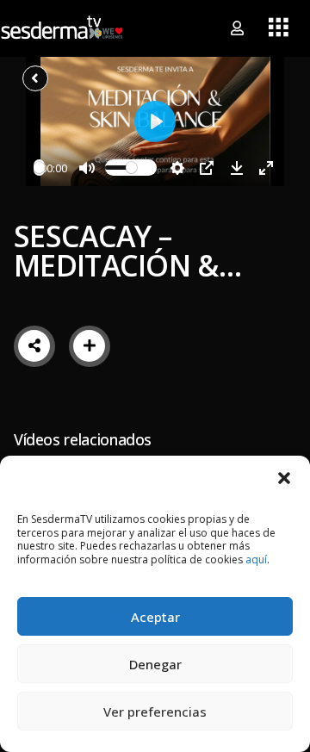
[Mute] (87, 168)
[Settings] (177, 168)
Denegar (155, 664)
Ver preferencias (155, 711)
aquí (256, 559)
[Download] (237, 168)
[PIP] (206, 168)
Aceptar (155, 616)
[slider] (39, 167)
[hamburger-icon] (278, 28)
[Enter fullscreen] (266, 168)
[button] (284, 477)
